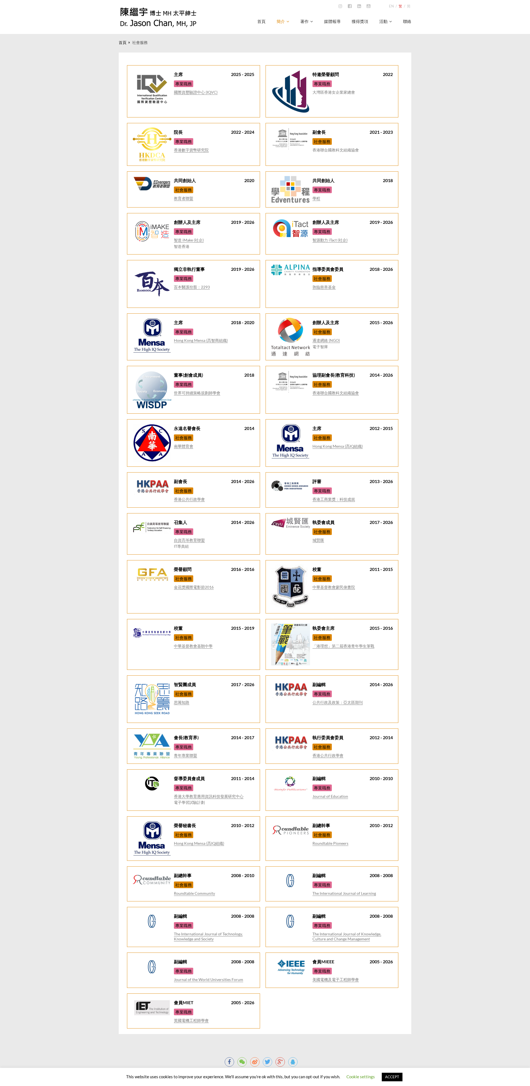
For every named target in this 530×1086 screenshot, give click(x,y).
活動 (383, 21)
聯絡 (407, 21)
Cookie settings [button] (360, 1076)
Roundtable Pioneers (330, 843)
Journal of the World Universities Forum (208, 979)
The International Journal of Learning (344, 893)
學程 (316, 198)
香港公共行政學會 (189, 499)
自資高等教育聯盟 (189, 540)
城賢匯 (318, 540)
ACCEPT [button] (392, 1077)
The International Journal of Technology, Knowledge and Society (208, 936)
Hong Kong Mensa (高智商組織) (201, 340)
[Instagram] (340, 6)
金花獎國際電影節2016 (194, 587)
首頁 (261, 21)
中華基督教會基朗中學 (193, 646)
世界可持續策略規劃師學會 (197, 392)
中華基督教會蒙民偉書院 (333, 587)
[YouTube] (368, 6)
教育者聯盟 (183, 198)
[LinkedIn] (359, 6)
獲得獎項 (360, 21)
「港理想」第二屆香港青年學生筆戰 (343, 646)
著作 (304, 21)
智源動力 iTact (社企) (330, 240)
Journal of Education (330, 796)
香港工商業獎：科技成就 (333, 499)
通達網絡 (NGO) (326, 340)
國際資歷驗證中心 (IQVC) (196, 92)
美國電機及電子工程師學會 (335, 979)
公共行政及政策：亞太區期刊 (337, 702)
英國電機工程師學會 (191, 1020)
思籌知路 (181, 702)
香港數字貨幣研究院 (191, 150)
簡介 (281, 21)
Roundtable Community (194, 893)
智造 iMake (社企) (189, 240)
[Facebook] (349, 6)
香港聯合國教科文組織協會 (335, 392)
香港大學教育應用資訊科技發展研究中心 (208, 796)
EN (391, 6)
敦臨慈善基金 (324, 287)
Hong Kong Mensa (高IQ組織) (337, 446)
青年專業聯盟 (185, 755)
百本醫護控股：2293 (192, 287)
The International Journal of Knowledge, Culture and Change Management (346, 936)
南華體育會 (183, 446)
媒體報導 (332, 21)
